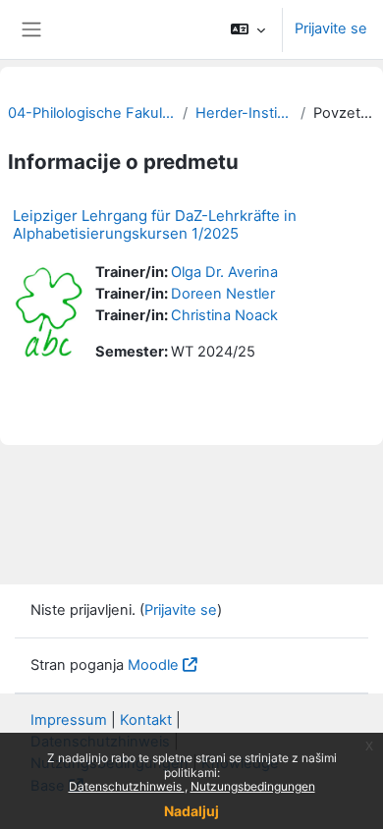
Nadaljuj (191, 810)
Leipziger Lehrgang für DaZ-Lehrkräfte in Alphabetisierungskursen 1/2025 (155, 224)
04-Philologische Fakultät (91, 113)
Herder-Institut (244, 113)
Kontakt (146, 720)
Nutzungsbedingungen (253, 786)
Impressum (68, 720)
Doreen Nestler (223, 294)
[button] (248, 29)
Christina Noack (224, 315)
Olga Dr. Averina (224, 272)
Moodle (153, 665)
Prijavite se (331, 28)
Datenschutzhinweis (127, 786)
